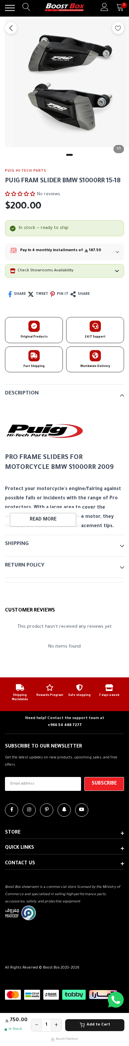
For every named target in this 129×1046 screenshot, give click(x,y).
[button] (20, 194)
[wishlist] (118, 28)
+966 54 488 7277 (65, 725)
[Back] (11, 28)
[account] (104, 8)
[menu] (10, 8)
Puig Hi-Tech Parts (25, 171)
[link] (11, 810)
